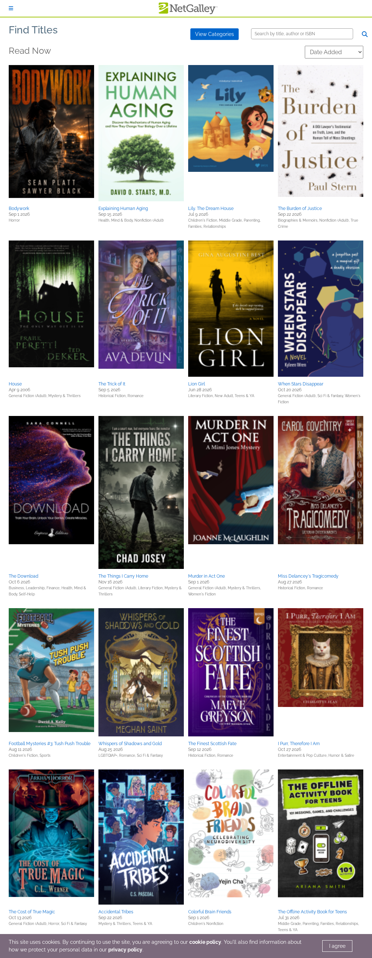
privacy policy (125, 950)
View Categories (214, 34)
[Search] (365, 34)
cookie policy (205, 942)
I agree (337, 946)
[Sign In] (10, 8)
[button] (51, 131)
